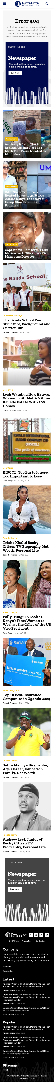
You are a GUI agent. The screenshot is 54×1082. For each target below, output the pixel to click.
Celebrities (9, 390)
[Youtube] (47, 935)
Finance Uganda (11, 690)
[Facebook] (31, 935)
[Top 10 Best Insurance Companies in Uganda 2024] (27, 662)
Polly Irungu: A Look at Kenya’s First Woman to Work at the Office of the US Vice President (27, 622)
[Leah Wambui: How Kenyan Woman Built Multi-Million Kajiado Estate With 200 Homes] (27, 361)
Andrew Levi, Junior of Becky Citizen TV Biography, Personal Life (24, 843)
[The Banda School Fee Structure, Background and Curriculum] (27, 287)
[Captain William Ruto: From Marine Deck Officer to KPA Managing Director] (27, 236)
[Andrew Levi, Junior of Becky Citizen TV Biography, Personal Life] (27, 806)
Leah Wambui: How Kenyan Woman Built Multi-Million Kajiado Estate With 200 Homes (27, 400)
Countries (8, 468)
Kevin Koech (8, 633)
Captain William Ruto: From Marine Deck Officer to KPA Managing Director (26, 1009)
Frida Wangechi (9, 481)
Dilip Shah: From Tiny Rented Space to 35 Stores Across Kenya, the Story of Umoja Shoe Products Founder (26, 997)
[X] (41, 935)
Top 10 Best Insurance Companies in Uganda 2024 (26, 697)
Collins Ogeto (9, 410)
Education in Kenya (12, 316)
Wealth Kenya (11, 139)
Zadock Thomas (10, 332)
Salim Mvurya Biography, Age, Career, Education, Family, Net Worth (25, 769)
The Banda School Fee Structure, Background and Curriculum (27, 324)
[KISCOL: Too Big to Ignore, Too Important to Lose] (27, 439)
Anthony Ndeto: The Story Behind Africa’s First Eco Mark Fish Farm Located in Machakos (26, 985)
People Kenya (11, 244)
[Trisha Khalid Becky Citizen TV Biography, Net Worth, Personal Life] (27, 509)
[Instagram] (36, 935)
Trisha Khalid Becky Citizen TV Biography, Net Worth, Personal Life (26, 546)
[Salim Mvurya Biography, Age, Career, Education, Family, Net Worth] (27, 732)
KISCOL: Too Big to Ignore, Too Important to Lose (26, 474)
